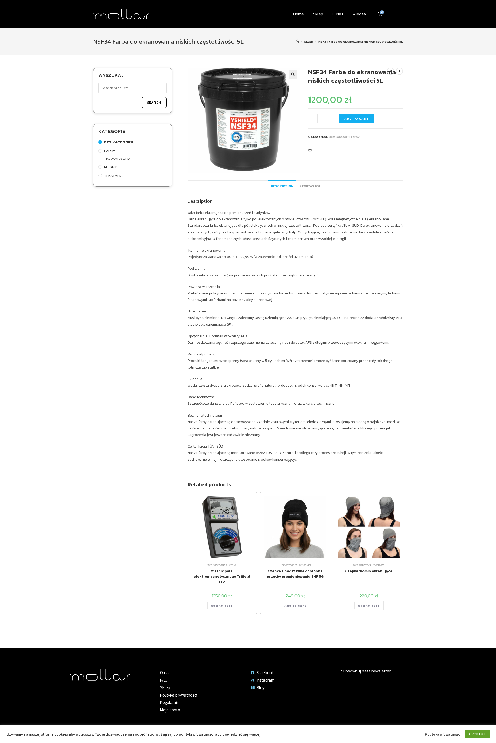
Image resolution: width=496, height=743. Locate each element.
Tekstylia (305, 564)
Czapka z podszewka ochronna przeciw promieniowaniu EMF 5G (295, 573)
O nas (337, 14)
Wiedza (359, 14)
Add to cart (356, 118)
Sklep (318, 14)
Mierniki (231, 564)
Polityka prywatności (443, 734)
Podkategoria (118, 158)
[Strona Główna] (297, 41)
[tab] (282, 186)
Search (154, 102)
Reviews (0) (309, 186)
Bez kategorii (339, 136)
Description (282, 186)
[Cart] (380, 14)
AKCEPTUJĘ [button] (477, 734)
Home (298, 14)
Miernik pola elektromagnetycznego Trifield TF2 (221, 576)
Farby (355, 136)
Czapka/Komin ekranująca (368, 571)
